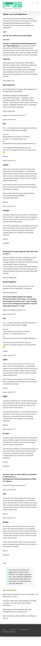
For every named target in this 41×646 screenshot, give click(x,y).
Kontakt (13, 629)
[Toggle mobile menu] (37, 3)
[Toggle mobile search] (33, 3)
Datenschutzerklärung (9, 632)
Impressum (23, 629)
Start (4, 629)
